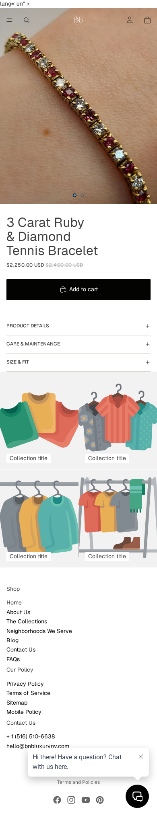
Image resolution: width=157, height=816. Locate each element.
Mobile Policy (23, 711)
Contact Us (20, 649)
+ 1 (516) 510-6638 (30, 736)
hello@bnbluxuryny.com (37, 745)
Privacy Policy (25, 683)
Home (14, 602)
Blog (12, 640)
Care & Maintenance (33, 344)
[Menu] (9, 20)
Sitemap (16, 702)
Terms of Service (28, 693)
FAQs (13, 658)
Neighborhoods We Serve (39, 630)
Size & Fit (17, 362)
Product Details (27, 326)
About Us (18, 611)
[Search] (26, 20)
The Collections (26, 621)
